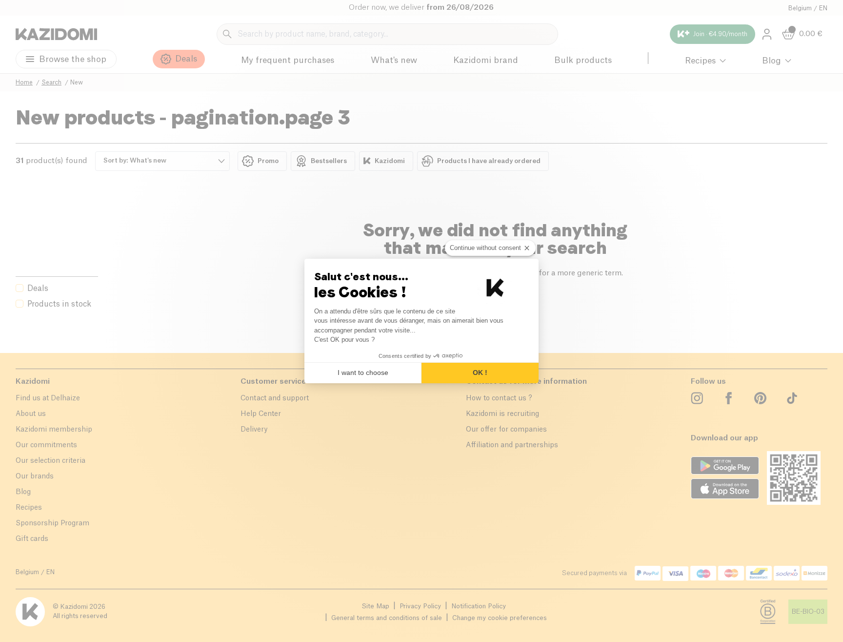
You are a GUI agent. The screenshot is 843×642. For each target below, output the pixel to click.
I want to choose (363, 372)
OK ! (480, 372)
